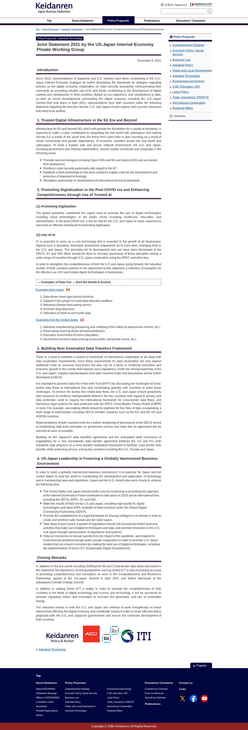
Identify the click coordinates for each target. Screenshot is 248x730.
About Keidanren (46, 682)
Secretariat (41, 706)
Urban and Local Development (192, 70)
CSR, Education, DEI (186, 86)
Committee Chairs (45, 702)
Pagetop (201, 665)
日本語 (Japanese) (176, 4)
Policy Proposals (50, 29)
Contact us (186, 682)
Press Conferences (154, 693)
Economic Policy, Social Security (188, 52)
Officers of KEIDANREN (47, 697)
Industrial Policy (182, 65)
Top (38, 29)
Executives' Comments (159, 682)
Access (39, 715)
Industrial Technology (72, 29)
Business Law (181, 59)
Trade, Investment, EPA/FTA (190, 97)
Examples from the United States (57, 319)
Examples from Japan (50, 289)
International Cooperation (188, 102)
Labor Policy (180, 91)
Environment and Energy (188, 81)
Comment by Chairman (156, 689)
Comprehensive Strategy (188, 45)
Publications (152, 703)
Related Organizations (47, 710)
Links (182, 689)
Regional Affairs (182, 108)
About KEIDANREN (45, 689)
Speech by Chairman (155, 697)
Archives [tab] (179, 116)
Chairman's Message (46, 693)
